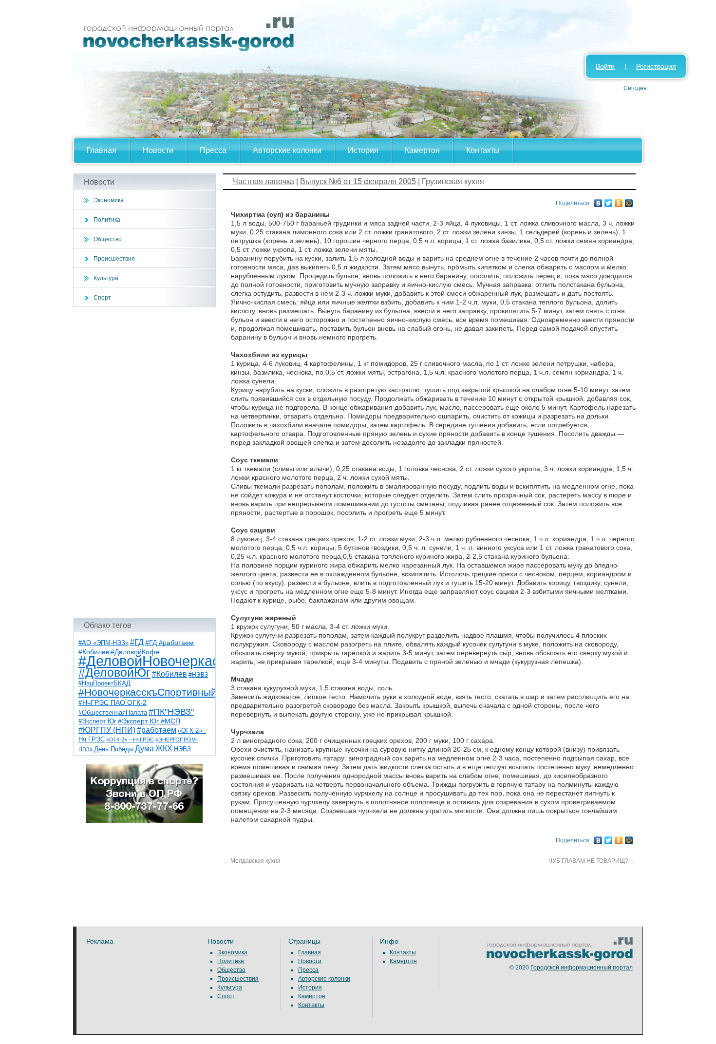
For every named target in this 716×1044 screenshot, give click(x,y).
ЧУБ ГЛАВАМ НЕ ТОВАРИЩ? (592, 860)
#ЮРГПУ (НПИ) (106, 730)
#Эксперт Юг (97, 721)
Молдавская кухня (252, 860)
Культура (106, 278)
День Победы (113, 749)
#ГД (137, 642)
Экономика (109, 200)
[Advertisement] (144, 462)
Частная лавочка (263, 181)
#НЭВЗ (198, 674)
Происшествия (114, 258)
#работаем (156, 730)
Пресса (213, 150)
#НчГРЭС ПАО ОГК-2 (112, 702)
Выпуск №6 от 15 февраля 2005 (358, 181)
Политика (107, 219)
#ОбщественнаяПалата (112, 712)
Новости (158, 150)
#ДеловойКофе (135, 652)
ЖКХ (163, 748)
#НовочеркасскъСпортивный (147, 692)
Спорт (102, 297)
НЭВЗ (182, 749)
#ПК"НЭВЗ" (171, 712)
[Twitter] (608, 201)
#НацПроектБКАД (104, 683)
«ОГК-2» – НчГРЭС (130, 739)
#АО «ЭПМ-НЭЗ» (103, 642)
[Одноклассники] (619, 201)
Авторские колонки (287, 150)
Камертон (422, 150)
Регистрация (656, 66)
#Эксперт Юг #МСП (149, 721)
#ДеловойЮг (114, 672)
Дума (144, 748)
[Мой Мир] (629, 201)
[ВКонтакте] (598, 201)
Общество (108, 239)
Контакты (483, 150)
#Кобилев (169, 674)
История (363, 150)
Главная (101, 150)
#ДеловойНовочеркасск (155, 661)
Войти (605, 66)
